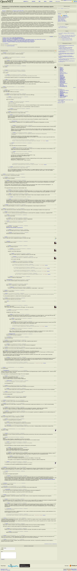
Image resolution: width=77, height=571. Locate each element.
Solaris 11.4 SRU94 (63, 96)
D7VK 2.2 (61, 70)
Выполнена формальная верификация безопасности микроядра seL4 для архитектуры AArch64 (66, 57)
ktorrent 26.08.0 (62, 82)
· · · (18, 52)
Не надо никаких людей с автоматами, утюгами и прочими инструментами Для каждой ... (26, 515)
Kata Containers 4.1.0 (63, 85)
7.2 (60, 101)
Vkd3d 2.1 (61, 67)
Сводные (67, 16)
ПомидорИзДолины (6, 370)
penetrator (6, 204)
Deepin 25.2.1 (62, 94)
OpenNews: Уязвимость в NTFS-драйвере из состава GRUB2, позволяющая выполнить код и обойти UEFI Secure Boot (24, 39)
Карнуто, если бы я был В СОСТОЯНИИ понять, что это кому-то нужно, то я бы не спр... (32, 271)
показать (47, 140)
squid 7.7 (61, 68)
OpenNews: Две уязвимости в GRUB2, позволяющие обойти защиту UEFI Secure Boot (18, 40)
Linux (62, 8)
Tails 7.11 (61, 91)
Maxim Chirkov (74, 569)
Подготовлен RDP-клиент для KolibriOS (66, 49)
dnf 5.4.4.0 (61, 84)
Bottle (4, 415)
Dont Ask (10, 225)
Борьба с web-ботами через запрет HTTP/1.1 (69, 35)
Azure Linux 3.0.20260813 (64, 92)
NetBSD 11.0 (62, 95)
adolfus (7, 79)
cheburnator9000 (7, 489)
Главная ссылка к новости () (13, 37)
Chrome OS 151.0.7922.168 (64, 90)
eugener (6, 391)
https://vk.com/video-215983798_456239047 (47, 479)
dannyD (10, 193)
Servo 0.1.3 (62, 71)
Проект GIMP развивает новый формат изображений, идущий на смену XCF (65, 48)
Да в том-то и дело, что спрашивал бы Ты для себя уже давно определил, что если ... (32, 274)
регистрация (69, 0)
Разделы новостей (61, 16)
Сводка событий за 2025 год (62, 27)
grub (8, 45)
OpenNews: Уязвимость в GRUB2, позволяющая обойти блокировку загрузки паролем (18, 41)
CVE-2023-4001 (20, 10)
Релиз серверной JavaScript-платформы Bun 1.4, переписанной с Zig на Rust (67, 59)
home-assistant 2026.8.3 (64, 73)
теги (59, 1)
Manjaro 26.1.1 (62, 89)
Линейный (45, 50)
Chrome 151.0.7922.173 (63, 83)
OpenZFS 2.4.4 (62, 76)
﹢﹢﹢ (16, 52)
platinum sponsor (9, 380)
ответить (14, 52)
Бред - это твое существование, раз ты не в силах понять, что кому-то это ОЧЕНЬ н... (30, 265)
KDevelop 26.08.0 (63, 79)
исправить (51, 36)
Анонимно (4, 52)
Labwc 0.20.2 (62, 80)
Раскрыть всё (52, 50)
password (12, 45)
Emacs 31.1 (62, 69)
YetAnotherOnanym (9, 279)
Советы (66, 31)
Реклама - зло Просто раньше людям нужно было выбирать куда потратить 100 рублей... (30, 140)
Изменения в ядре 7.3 (61, 102)
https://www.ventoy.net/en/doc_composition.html (14, 227)
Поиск (57, 1)
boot (10, 45)
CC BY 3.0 (6, 43)
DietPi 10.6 (61, 93)
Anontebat (10, 232)
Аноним (8, 60)
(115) (7, 50)
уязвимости (15, 10)
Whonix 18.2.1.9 (62, 97)
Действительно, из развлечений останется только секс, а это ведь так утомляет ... (29, 164)
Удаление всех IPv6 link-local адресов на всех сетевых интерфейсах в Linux (67, 37)
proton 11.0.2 (62, 74)
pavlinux (8, 461)
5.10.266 (62, 100)
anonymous (8, 475)
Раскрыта (4, 10)
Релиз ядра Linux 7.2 (63, 26)
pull (64, 101)
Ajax (38, 50)
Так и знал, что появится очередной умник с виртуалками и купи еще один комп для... (30, 326)
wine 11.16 (61, 75)
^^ (15, 65)
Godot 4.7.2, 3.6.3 (63, 72)
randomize (8, 396)
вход (67, 0)
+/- (48, 50)
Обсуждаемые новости (66, 43)
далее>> (74, 87)
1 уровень (41, 50)
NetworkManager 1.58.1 (63, 86)
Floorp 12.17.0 (62, 77)
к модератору (22, 52)
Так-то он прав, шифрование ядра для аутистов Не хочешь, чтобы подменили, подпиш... (32, 268)
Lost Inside (6, 65)
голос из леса (9, 508)
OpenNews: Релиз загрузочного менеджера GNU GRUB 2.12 (13, 38)
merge (62, 101)
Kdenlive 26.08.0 (62, 81)
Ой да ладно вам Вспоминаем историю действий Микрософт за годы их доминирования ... (26, 363)
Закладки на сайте (4, 569)
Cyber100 (4, 494)
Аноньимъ (8, 241)
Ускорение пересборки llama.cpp (67, 38)
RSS (55, 50)
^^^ (18, 60)
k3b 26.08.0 (62, 78)
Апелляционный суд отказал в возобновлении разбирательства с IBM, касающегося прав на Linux (67, 54)
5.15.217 (59, 100)
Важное (66, 24)
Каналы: (59, 15)
